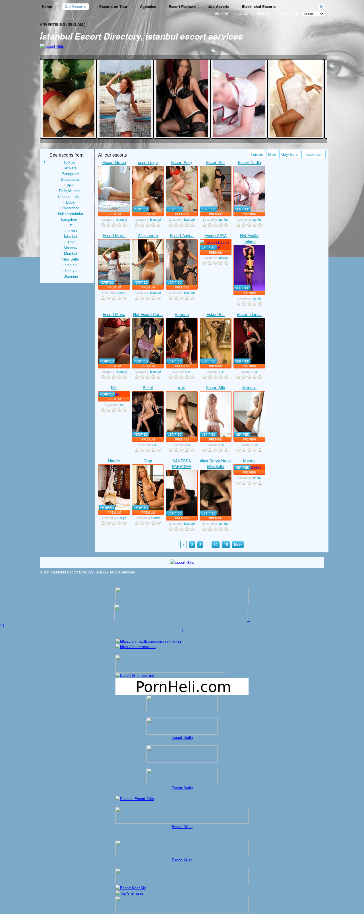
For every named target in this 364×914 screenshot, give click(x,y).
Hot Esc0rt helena (249, 238)
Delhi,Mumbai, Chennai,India (70, 193)
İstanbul (70, 236)
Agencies (148, 6)
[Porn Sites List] (182, 693)
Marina (249, 461)
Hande (114, 461)
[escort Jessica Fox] (68, 135)
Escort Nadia (249, 162)
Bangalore (70, 173)
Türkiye (69, 162)
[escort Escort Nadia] (239, 135)
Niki (114, 387)
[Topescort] (182, 883)
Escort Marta (114, 235)
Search (263, 13)
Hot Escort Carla (148, 314)
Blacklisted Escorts (259, 6)
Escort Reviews (182, 6)
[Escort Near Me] (130, 887)
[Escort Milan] (182, 822)
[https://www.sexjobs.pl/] (182, 602)
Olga (148, 461)
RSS (321, 6)
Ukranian (70, 276)
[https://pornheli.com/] (170, 671)
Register (221, 13)
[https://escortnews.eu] (135, 646)
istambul (71, 230)
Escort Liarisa (249, 314)
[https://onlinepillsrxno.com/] (148, 641)
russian (70, 264)
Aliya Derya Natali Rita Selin (215, 463)
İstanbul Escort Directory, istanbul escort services (141, 36)
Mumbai (70, 253)
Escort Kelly (181, 162)
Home (47, 6)
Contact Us (289, 13)
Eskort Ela (215, 314)
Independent (313, 154)
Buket (148, 387)
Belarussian (70, 179)
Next (238, 544)
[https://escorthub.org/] (182, 703)
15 (226, 544)
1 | (2, 625)
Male (272, 154)
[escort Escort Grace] (114, 189)
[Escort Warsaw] (182, 911)
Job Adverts (218, 6)
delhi (71, 185)
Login (243, 13)
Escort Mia (215, 387)
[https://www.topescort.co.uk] (180, 619)
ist (71, 225)
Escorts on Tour (113, 6)
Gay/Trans (289, 154)
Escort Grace (114, 162)
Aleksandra (148, 235)
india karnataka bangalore (70, 216)
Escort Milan (182, 826)
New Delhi (70, 259)
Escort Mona (114, 314)
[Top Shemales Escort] (129, 893)
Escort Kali (215, 162)
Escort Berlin (182, 737)
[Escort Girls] (52, 46)
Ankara (70, 168)
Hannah (182, 314)
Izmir (71, 242)
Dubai (70, 202)
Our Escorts (76, 6)
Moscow (70, 247)
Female (257, 154)
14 (216, 544)
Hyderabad (70, 207)
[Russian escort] (134, 798)
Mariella (249, 387)
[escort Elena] (182, 135)
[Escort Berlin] (182, 726)
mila (181, 387)
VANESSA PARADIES (181, 463)
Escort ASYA (215, 235)
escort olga (148, 162)
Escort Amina (182, 235)
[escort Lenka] (296, 135)
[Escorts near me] (134, 675)
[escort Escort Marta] (125, 135)
